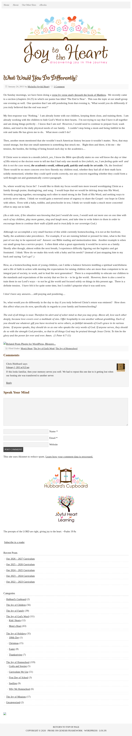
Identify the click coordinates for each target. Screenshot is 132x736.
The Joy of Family (15, 611)
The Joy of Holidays (16, 633)
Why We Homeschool (19, 689)
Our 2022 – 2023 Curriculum (20, 582)
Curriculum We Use (18, 672)
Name (52, 431)
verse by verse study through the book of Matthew (79, 95)
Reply (9, 383)
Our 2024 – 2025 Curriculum (20, 570)
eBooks (42, 5)
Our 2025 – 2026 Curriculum (20, 564)
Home (6, 5)
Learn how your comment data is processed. (69, 456)
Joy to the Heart (40, 45)
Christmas (14, 643)
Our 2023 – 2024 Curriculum (20, 576)
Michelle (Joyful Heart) (38, 86)
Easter (12, 649)
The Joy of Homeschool (67, 348)
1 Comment (59, 86)
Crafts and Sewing (18, 666)
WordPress (90, 730)
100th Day (14, 637)
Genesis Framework (70, 730)
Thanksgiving (15, 654)
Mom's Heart (26, 348)
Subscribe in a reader (14, 542)
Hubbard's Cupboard (16, 599)
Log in (102, 730)
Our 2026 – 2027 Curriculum (20, 559)
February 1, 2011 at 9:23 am (17, 367)
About (16, 5)
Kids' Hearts (15, 620)
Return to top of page (66, 727)
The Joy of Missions (16, 697)
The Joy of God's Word (44, 348)
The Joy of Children (16, 605)
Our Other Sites (28, 5)
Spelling (13, 683)
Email (52, 438)
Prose (51, 730)
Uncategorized (13, 702)
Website (53, 444)
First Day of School (18, 677)
